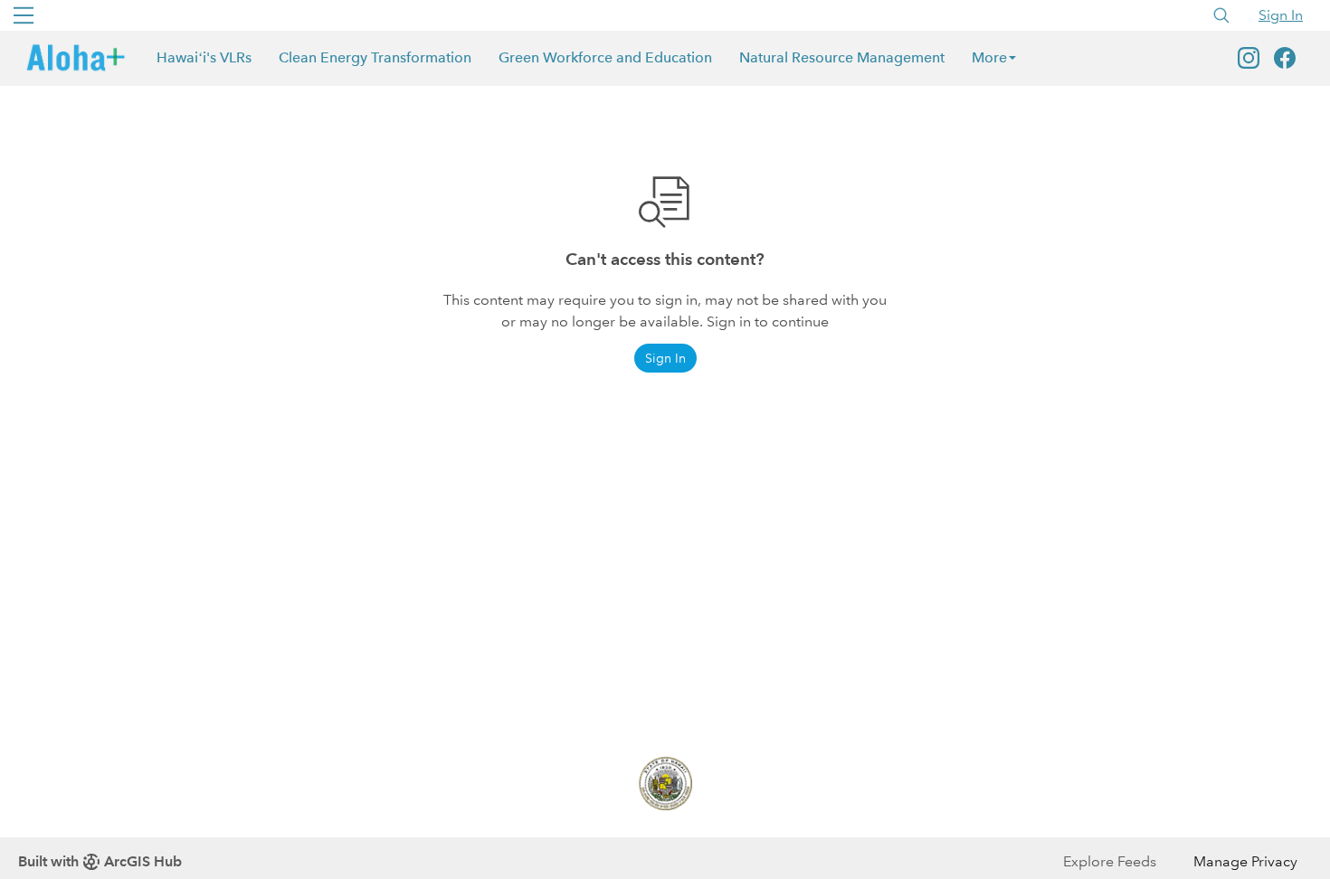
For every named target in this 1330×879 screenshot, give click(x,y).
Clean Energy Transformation (375, 57)
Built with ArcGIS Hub (100, 861)
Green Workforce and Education (605, 57)
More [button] (989, 57)
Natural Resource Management (842, 57)
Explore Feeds (1109, 861)
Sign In (1281, 15)
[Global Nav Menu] (23, 15)
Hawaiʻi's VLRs (204, 57)
